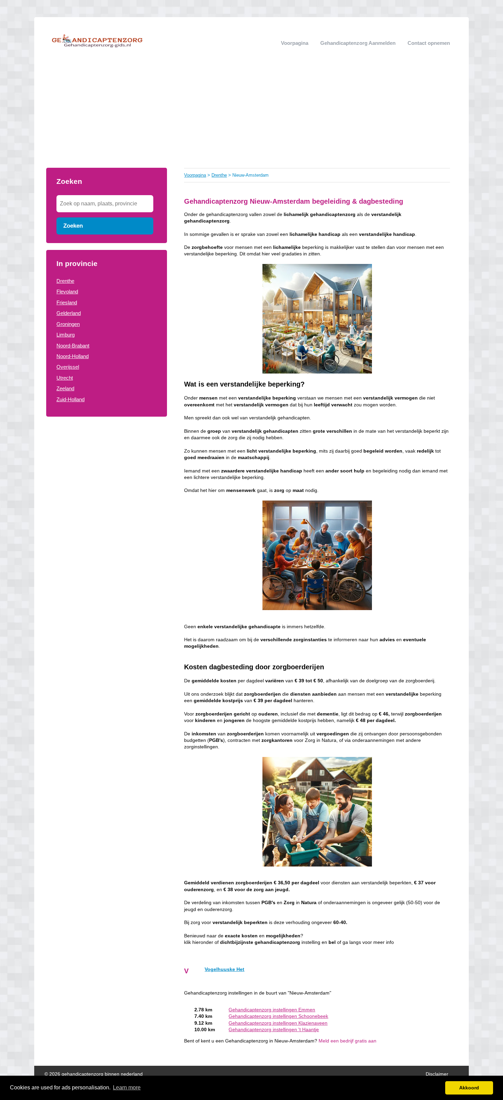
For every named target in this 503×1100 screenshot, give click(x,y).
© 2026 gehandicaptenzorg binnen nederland (93, 1074)
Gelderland (68, 313)
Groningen (68, 324)
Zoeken (73, 226)
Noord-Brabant (72, 346)
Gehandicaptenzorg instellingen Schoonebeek (278, 1016)
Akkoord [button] (469, 1087)
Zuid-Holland (70, 399)
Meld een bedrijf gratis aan (347, 1041)
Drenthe (65, 281)
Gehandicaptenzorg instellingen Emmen (272, 1009)
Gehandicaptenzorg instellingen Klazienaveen (278, 1023)
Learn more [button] (127, 1087)
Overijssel (67, 367)
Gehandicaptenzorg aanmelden (358, 43)
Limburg (65, 335)
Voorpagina (294, 43)
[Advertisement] (251, 116)
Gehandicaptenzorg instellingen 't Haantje (274, 1029)
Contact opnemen (429, 43)
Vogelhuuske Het (224, 969)
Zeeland (65, 388)
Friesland (66, 302)
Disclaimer (437, 1074)
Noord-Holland (72, 356)
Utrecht (64, 378)
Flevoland (67, 291)
